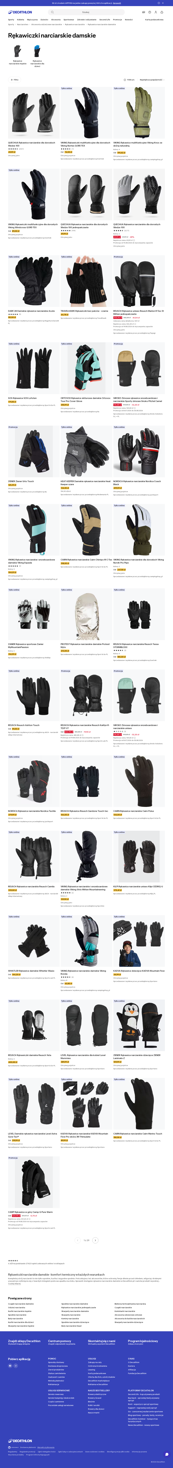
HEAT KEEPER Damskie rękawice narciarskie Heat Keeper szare (86, 483)
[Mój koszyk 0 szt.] (162, 12)
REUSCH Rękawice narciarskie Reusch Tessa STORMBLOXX (136, 645)
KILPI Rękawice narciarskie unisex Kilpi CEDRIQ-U (138, 886)
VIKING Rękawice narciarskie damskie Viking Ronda (84, 972)
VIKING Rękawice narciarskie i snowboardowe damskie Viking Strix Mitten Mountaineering (84, 888)
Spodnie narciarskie (17, 1315)
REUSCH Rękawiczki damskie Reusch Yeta (29, 1055)
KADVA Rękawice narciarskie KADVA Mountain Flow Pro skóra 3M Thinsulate (85, 1135)
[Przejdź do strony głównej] (20, 12)
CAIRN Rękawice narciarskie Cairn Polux (133, 811)
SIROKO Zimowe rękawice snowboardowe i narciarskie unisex (135, 726)
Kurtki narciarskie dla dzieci (21, 1322)
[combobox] (152, 80)
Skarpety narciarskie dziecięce (129, 1322)
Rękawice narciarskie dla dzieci (37, 63)
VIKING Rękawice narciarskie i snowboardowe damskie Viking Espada (31, 561)
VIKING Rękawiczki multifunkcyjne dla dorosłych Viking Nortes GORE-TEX (86, 144)
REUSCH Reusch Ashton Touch (23, 725)
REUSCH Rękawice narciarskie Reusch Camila (31, 886)
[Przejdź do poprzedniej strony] (78, 1240)
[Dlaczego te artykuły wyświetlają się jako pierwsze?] (125, 80)
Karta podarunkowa (154, 20)
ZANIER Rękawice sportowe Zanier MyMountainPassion (26, 645)
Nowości (129, 20)
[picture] (34, 112)
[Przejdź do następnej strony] (95, 1240)
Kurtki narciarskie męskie (19, 1311)
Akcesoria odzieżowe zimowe (128, 1315)
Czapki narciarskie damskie (21, 1304)
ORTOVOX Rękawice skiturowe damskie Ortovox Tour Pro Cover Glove (86, 399)
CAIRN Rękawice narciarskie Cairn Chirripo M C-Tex (86, 559)
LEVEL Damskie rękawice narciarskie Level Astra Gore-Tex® (32, 1135)
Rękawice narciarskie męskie (17, 62)
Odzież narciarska (16, 1307)
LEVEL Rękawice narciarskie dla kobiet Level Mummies (83, 1056)
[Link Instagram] (16, 1366)
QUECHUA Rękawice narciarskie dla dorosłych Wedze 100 (32, 144)
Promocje (117, 20)
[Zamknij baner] (163, 3)
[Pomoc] (150, 12)
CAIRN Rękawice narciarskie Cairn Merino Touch (137, 1133)
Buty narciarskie (15, 1318)
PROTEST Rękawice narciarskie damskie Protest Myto (85, 645)
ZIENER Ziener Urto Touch (21, 481)
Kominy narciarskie (70, 1318)
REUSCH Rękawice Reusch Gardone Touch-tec (84, 811)
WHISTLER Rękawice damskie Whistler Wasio (31, 971)
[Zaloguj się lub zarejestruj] (156, 12)
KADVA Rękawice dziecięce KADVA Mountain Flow (139, 971)
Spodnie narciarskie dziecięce (75, 1322)
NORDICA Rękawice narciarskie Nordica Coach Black (137, 483)
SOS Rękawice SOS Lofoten (22, 398)
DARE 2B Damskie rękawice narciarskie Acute (31, 311)
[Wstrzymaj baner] (159, 3)
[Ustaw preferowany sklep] (144, 12)
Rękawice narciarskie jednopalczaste (78, 1307)
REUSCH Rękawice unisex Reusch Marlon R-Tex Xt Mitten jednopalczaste (138, 312)
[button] (134, 240)
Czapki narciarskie (123, 1307)
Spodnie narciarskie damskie (74, 1304)
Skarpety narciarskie (70, 1315)
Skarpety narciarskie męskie (21, 1326)
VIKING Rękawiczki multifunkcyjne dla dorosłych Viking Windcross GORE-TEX (33, 226)
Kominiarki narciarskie (125, 1311)
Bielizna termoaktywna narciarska (130, 1304)
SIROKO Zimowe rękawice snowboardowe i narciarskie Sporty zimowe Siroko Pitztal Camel (137, 399)
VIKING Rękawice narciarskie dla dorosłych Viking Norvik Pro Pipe (138, 561)
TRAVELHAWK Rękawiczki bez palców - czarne (84, 311)
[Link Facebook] (10, 1366)
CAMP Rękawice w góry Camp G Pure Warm (30, 1212)
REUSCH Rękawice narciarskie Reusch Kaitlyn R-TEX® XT (85, 726)
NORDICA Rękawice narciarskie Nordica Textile (32, 811)
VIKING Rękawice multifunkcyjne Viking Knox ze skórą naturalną (138, 144)
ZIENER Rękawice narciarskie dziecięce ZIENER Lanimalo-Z (137, 1056)
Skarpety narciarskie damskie (75, 1311)
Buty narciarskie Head (71, 1326)
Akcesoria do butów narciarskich (130, 1318)
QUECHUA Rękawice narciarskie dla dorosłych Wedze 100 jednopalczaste (84, 226)
